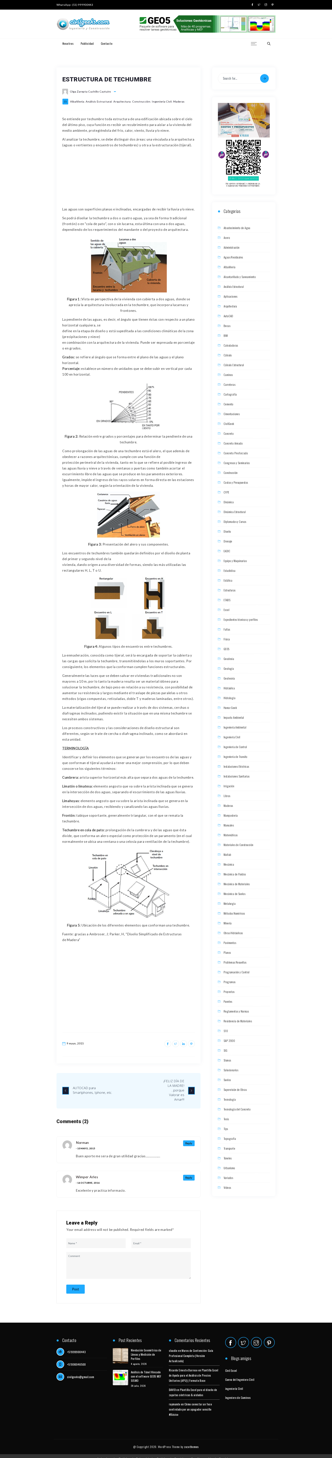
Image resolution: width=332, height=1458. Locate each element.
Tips (226, 1129)
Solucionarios (231, 1070)
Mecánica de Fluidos (235, 874)
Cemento (228, 404)
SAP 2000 (229, 1040)
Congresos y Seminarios (237, 463)
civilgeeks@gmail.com (80, 1377)
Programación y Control (237, 972)
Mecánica (229, 864)
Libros (227, 796)
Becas (227, 326)
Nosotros (68, 43)
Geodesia (229, 659)
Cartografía (230, 394)
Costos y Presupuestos (236, 482)
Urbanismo (229, 1168)
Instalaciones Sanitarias (237, 776)
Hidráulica (229, 688)
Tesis (226, 1119)
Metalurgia (230, 903)
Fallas (227, 629)
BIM (226, 335)
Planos (227, 952)
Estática (228, 580)
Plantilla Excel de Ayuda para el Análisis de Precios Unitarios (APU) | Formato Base (193, 1375)
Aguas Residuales (233, 257)
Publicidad (87, 43)
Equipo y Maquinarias (235, 561)
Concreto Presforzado (236, 453)
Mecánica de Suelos (234, 894)
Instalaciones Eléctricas (236, 766)
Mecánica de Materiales (237, 884)
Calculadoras (231, 345)
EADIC (227, 551)
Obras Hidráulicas (233, 933)
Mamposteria (231, 815)
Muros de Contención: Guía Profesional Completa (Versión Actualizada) (191, 1355)
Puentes (228, 1001)
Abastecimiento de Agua (237, 228)
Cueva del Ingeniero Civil (239, 1379)
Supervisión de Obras (235, 1089)
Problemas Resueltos (235, 962)
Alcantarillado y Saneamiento (240, 277)
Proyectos (229, 991)
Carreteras (229, 384)
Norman (82, 1142)
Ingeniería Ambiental (235, 727)
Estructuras (229, 590)
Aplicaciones (230, 296)
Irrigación (229, 786)
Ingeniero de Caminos (238, 1397)
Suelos (227, 1080)
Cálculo (228, 355)
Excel (226, 610)
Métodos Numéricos (234, 913)
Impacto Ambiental (234, 717)
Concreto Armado (233, 443)
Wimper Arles (87, 1177)
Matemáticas (230, 835)
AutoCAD (228, 316)
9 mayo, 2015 (75, 1043)
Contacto (107, 43)
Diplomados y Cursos (235, 521)
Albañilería (77, 101)
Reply (189, 1143)
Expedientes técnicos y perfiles (241, 619)
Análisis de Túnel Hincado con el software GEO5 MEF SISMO (146, 1376)
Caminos (228, 375)
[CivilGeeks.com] (83, 24)
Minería (228, 923)
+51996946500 (76, 1364)
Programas (230, 982)
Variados (228, 1178)
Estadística (229, 570)
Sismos (227, 1060)
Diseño (227, 531)
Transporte (229, 1148)
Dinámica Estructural (235, 512)
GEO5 (227, 649)
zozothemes (191, 1447)
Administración (232, 247)
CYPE (226, 492)
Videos (227, 1187)
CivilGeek (229, 423)
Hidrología (229, 698)
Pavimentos (230, 943)
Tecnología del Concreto (237, 1109)
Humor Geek (230, 707)
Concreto (229, 433)
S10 (226, 1031)
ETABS (227, 600)
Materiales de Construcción (238, 845)
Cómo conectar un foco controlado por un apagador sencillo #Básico (190, 1409)
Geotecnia (229, 678)
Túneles (228, 1158)
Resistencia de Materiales (238, 1021)
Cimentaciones (232, 414)
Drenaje (228, 541)
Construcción (141, 101)
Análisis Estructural (99, 101)
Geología (229, 668)
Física (227, 639)
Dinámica (229, 502)
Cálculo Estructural (234, 365)
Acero (227, 237)
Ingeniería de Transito (235, 756)
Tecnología (230, 1099)
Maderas (179, 101)
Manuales (229, 825)
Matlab (227, 854)
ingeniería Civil (234, 1388)
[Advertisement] (128, 178)
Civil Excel (231, 1370)
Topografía (230, 1138)
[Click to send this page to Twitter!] (175, 1043)
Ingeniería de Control (235, 747)
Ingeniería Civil (162, 101)
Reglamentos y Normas (236, 1011)
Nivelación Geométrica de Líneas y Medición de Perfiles (146, 1354)
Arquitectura (121, 101)
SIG (225, 1050)
